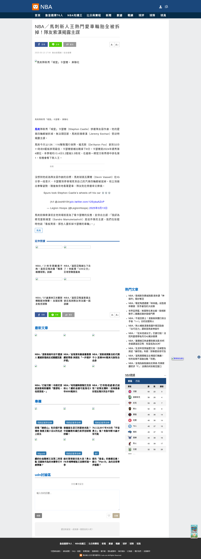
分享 (43, 44)
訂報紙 (129, 551)
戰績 (130, 15)
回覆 (116, 516)
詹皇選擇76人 (54, 15)
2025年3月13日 (98, 208)
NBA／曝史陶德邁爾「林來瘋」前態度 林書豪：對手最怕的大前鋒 (147, 305)
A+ (117, 44)
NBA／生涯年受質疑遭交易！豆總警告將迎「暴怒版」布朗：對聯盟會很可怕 (147, 350)
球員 (163, 15)
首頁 (38, 15)
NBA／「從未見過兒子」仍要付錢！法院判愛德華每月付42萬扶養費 (147, 335)
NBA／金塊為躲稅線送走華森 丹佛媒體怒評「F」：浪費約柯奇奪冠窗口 (146, 365)
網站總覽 (66, 551)
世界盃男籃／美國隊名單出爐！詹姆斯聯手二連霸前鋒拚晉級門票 (147, 312)
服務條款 (95, 551)
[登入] (160, 7)
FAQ (73, 551)
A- (112, 44)
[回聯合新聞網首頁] (35, 6)
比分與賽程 (94, 15)
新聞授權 (86, 551)
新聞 (109, 15)
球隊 (152, 15)
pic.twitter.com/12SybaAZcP (87, 201)
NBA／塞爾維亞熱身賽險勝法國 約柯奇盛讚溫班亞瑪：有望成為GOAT (146, 342)
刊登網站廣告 (56, 551)
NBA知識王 (74, 15)
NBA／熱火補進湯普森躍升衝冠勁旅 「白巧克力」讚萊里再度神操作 (146, 327)
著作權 (103, 551)
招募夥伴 (147, 551)
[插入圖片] (109, 515)
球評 (141, 15)
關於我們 (138, 551)
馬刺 (38, 230)
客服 (79, 551)
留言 (72, 44)
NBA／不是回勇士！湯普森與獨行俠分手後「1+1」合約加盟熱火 (147, 320)
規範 (38, 516)
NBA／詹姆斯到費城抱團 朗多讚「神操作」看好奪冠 (146, 297)
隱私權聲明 (112, 551)
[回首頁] (45, 6)
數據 (120, 15)
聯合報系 (121, 551)
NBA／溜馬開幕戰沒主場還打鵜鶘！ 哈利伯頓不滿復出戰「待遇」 (146, 357)
